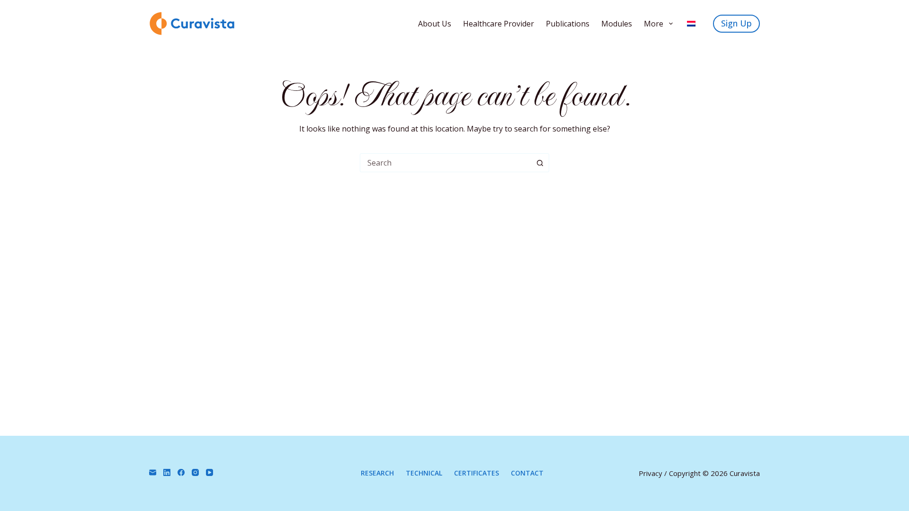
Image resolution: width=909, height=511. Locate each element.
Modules (616, 23)
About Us (434, 23)
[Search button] (540, 163)
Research (377, 473)
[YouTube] (209, 472)
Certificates (476, 473)
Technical (424, 473)
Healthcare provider (498, 23)
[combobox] (445, 162)
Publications (567, 23)
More (653, 23)
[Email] (152, 472)
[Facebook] (181, 472)
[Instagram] (195, 472)
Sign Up (736, 23)
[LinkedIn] (166, 472)
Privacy (650, 473)
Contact (527, 473)
